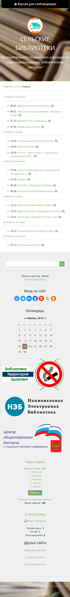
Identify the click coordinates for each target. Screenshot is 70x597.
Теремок (22, 179)
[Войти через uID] (17, 298)
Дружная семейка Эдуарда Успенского (39, 211)
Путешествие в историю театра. (35, 231)
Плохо (36, 483)
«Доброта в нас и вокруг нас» (33, 105)
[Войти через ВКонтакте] (29, 298)
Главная (7, 86)
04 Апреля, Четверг (14, 222)
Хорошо (36, 475)
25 (35, 346)
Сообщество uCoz (35, 557)
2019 (17, 86)
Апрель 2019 (35, 318)
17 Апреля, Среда (13, 131)
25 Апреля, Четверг (14, 96)
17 (30, 340)
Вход (43, 279)
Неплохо (37, 479)
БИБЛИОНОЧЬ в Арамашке (32, 120)
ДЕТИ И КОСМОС (26, 146)
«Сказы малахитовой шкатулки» (35, 140)
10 (30, 335)
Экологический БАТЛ (29, 245)
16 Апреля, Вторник (14, 161)
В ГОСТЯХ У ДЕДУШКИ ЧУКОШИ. (34, 185)
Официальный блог (35, 550)
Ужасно (37, 486)
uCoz (41, 589)
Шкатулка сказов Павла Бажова (35, 191)
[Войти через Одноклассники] (53, 298)
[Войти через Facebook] (35, 298)
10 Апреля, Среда (13, 196)
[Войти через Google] (47, 298)
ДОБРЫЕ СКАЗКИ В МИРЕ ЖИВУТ (35, 205)
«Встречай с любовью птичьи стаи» (37, 217)
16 (25, 340)
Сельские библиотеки (35, 43)
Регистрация (31, 279)
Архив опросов (43, 499)
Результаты (25, 499)
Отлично (37, 472)
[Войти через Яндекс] (41, 298)
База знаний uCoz (35, 564)
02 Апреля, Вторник (14, 236)
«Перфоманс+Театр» (28, 126)
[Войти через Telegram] (23, 298)
